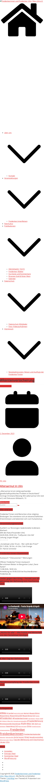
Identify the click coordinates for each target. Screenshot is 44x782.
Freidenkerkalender (32, 734)
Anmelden (8, 751)
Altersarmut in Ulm (11, 486)
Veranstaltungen (11, 178)
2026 (39, 724)
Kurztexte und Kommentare (20, 274)
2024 (36, 724)
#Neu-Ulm (10, 721)
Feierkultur (8, 223)
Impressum (8, 329)
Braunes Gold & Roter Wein (19, 276)
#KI (1, 721)
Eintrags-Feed (9, 753)
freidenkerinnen (11, 734)
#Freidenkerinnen (20, 718)
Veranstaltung (6, 386)
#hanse (38, 718)
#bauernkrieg (5, 716)
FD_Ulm (3, 481)
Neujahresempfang (36, 737)
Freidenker (17, 729)
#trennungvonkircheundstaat (10, 724)
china (29, 726)
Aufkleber (3, 726)
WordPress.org (10, 758)
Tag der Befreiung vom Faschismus (28, 739)
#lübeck (4, 721)
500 (33, 724)
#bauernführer (34, 713)
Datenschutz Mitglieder (18, 324)
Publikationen (9, 226)
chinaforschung (36, 726)
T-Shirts (11, 740)
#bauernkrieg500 (16, 716)
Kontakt (12, 176)
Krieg (27, 737)
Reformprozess (4, 740)
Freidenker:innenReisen (18, 221)
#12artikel (10, 713)
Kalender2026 (9, 737)
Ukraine (2, 742)
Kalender (12, 278)
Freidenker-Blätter (16, 271)
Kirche (16, 737)
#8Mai (3, 713)
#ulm (23, 723)
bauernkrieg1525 (12, 726)
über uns (8, 133)
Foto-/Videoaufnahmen (18, 326)
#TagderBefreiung (35, 721)
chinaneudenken (5, 730)
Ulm (8, 742)
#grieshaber (31, 718)
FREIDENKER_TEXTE (17, 269)
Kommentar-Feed (11, 756)
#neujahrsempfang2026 (20, 721)
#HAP (41, 718)
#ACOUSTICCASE (18, 713)
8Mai (29, 723)
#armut (26, 713)
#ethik (37, 716)
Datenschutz (9, 281)
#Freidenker (6, 718)
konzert (21, 737)
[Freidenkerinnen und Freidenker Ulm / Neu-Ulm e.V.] (21, 1)
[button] (24, 173)
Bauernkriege (22, 726)
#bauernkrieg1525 (28, 716)
